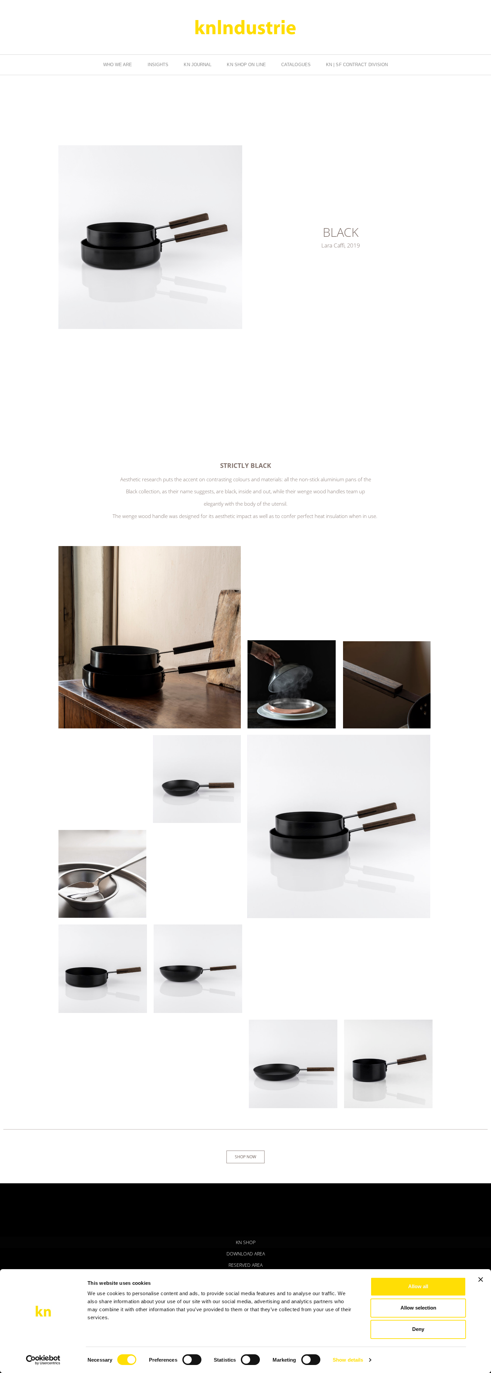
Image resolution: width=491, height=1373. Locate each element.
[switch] (191, 1359)
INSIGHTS (158, 64)
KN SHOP (246, 1242)
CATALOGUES (296, 64)
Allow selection (418, 1308)
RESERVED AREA (245, 1265)
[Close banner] (480, 1279)
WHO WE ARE (117, 64)
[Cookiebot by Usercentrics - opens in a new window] (43, 1360)
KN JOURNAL (197, 64)
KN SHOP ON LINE (246, 64)
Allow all (418, 1286)
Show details (348, 1360)
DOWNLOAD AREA (245, 1253)
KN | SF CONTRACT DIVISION (357, 64)
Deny (418, 1329)
